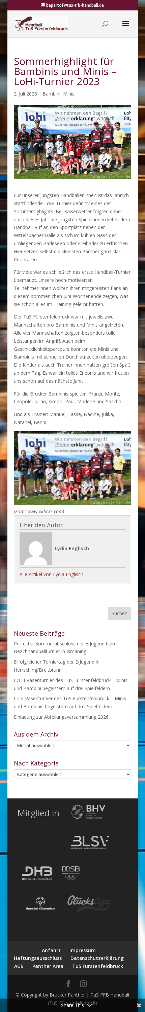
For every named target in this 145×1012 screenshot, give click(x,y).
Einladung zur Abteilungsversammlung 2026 (61, 717)
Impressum (82, 950)
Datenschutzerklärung (97, 958)
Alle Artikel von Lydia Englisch (51, 574)
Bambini (51, 93)
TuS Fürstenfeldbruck (97, 966)
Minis (69, 93)
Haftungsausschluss (38, 958)
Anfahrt (51, 950)
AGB (19, 966)
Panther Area (47, 966)
